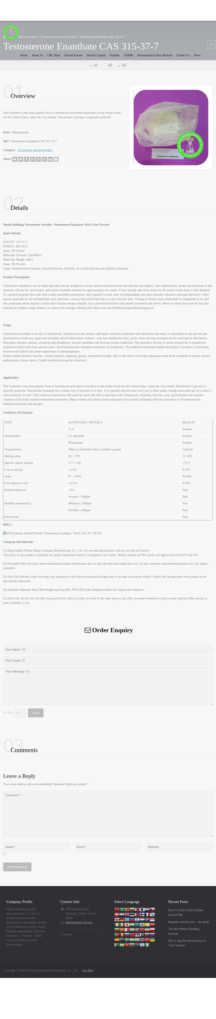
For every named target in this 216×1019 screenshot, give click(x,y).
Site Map (87, 970)
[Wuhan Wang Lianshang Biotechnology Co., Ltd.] (11, 32)
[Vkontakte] (56, 159)
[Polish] (152, 929)
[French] (147, 914)
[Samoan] (132, 934)
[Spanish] (116, 939)
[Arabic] (121, 909)
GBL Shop (53, 55)
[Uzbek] (121, 944)
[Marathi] (132, 929)
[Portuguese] (116, 934)
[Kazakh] (137, 924)
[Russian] (127, 934)
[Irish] (116, 924)
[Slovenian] (152, 934)
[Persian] (147, 929)
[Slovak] (147, 934)
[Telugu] (137, 939)
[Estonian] (132, 914)
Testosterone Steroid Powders (35, 150)
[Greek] (127, 919)
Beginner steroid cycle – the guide (188, 922)
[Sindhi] (142, 934)
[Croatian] (147, 909)
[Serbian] (137, 934)
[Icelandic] (147, 919)
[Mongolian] (137, 929)
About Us (37, 55)
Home (23, 55)
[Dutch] (121, 914)
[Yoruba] (147, 944)
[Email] (14, 159)
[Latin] (147, 924)
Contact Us (183, 55)
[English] (127, 914)
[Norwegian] (142, 929)
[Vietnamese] (127, 944)
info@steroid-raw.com (79, 922)
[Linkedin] (50, 159)
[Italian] (121, 924)
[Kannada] (132, 924)
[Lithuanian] (116, 929)
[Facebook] (26, 159)
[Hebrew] (137, 919)
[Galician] (152, 914)
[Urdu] (116, 944)
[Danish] (116, 914)
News (197, 55)
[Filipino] (137, 914)
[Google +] (32, 159)
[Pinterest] (38, 159)
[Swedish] (127, 939)
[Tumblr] (44, 159)
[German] (121, 919)
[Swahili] (121, 939)
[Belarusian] (127, 909)
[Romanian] (121, 934)
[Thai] (142, 939)
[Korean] (142, 924)
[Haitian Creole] (132, 919)
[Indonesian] (152, 919)
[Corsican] (142, 909)
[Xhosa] (137, 944)
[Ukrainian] (152, 939)
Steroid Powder (73, 55)
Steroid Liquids (96, 55)
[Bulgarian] (132, 909)
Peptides (115, 55)
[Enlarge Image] (171, 127)
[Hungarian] (142, 919)
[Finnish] (142, 914)
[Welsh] (132, 944)
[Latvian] (152, 924)
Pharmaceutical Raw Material (154, 55)
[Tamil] (132, 939)
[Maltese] (127, 929)
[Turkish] (147, 939)
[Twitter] (20, 159)
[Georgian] (116, 919)
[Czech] (152, 909)
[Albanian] (116, 909)
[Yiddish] (142, 944)
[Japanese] (127, 924)
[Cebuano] (137, 909)
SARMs (128, 55)
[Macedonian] (121, 929)
